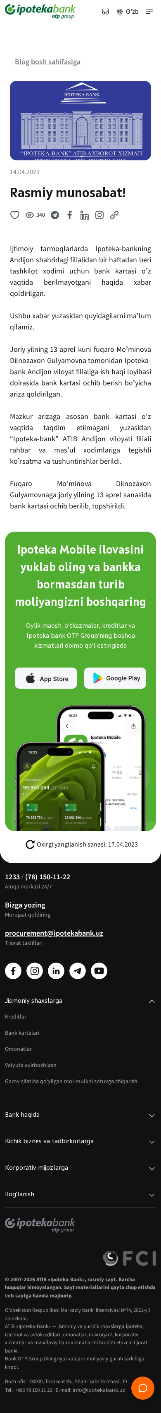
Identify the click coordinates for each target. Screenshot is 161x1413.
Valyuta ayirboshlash (31, 1065)
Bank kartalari (22, 1033)
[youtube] (99, 971)
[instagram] (34, 971)
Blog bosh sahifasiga (47, 62)
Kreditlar (15, 1017)
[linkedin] (56, 971)
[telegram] (77, 971)
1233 (12, 877)
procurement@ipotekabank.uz (54, 933)
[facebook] (13, 971)
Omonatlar (18, 1049)
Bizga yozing (25, 905)
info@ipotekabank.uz (99, 1390)
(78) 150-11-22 (47, 877)
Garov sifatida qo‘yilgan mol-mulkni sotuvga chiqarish (71, 1081)
